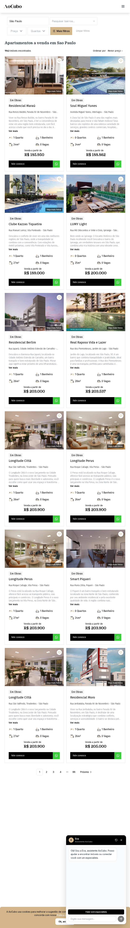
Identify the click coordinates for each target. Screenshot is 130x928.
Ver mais (13, 131)
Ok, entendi (65, 921)
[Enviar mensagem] (121, 919)
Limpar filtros (83, 31)
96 (73, 772)
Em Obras (15, 100)
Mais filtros (63, 31)
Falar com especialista (96, 912)
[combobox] (115, 51)
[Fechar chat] (121, 840)
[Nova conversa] (116, 840)
